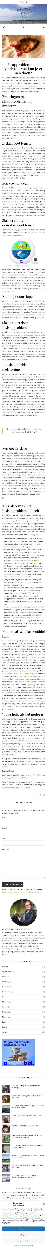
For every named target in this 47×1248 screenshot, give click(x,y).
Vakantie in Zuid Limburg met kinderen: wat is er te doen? (28, 1156)
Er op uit (5, 977)
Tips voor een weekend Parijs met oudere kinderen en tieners (28, 1106)
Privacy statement (27, 1245)
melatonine (18, 379)
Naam (5, 817)
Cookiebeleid (17, 1245)
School (4, 1022)
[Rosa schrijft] (23, 14)
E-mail (5, 828)
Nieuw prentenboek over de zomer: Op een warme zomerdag (27, 1136)
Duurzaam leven (8, 972)
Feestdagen (6, 982)
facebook (6, 787)
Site (3, 839)
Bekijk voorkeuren (23, 1241)
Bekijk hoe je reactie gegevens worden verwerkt (20, 892)
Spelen (4, 1027)
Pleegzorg (6, 1017)
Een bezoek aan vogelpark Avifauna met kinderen (27, 1096)
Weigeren (23, 1235)
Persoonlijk (6, 1012)
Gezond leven (7, 987)
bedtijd (7, 547)
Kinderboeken (7, 992)
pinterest (26, 787)
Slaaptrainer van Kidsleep (18, 265)
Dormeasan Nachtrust (32, 676)
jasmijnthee (32, 560)
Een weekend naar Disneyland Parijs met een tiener (27, 1166)
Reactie (5, 849)
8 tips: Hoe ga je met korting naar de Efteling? (26, 1087)
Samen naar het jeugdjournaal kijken (25, 1125)
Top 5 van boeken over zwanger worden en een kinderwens (27, 1146)
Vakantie (5, 1032)
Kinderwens (6, 997)
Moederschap (7, 1002)
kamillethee (9, 563)
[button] (44, 1204)
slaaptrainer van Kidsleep (12, 235)
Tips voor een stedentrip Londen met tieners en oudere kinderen (26, 1176)
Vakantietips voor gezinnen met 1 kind (26, 1115)
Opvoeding (23, 61)
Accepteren (23, 1229)
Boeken (5, 967)
